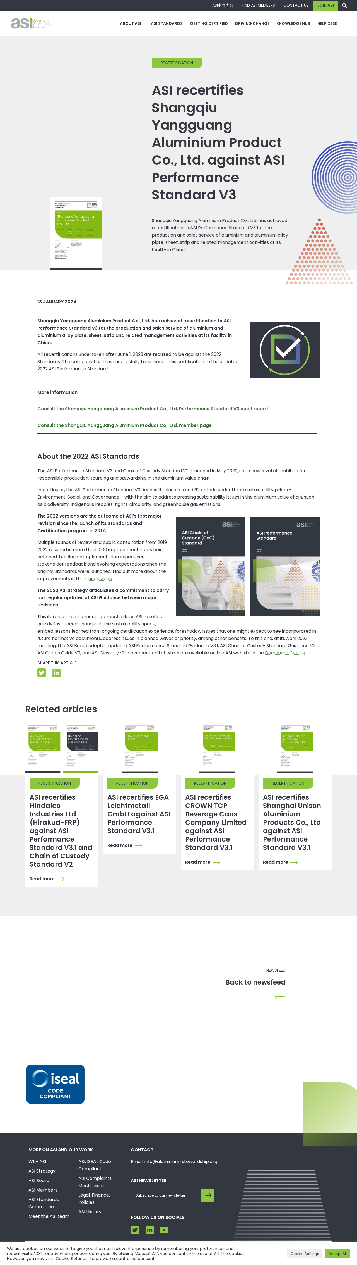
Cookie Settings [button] (305, 1253)
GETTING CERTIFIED (209, 23)
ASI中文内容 (222, 5)
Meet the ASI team (48, 1216)
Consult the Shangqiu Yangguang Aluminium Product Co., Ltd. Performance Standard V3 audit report (152, 409)
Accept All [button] (338, 1253)
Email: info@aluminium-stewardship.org (174, 1161)
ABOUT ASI (130, 23)
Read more (42, 879)
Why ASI (37, 1161)
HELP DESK (327, 23)
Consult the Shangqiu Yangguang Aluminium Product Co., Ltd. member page (124, 425)
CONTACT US (296, 5)
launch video (98, 578)
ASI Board (38, 1180)
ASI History (90, 1212)
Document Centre (285, 653)
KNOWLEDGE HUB (293, 23)
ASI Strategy (42, 1171)
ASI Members (42, 1190)
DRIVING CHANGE (252, 23)
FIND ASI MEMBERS (258, 5)
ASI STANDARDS (167, 23)
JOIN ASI (325, 5)
